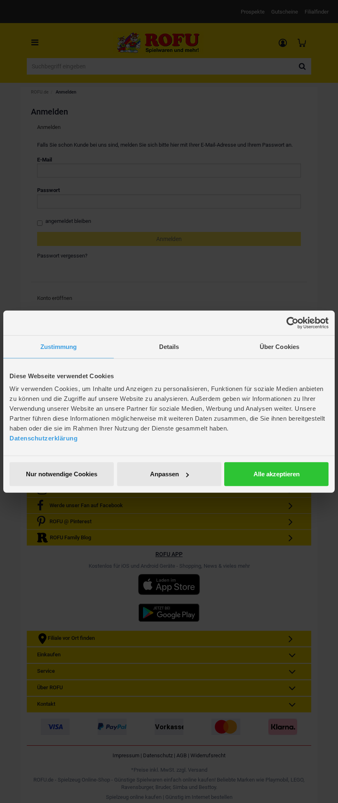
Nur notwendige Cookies (61, 474)
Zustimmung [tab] (58, 346)
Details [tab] (169, 346)
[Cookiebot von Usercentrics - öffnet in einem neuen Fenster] (292, 322)
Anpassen (164, 474)
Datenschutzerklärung (43, 438)
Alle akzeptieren (277, 474)
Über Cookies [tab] (279, 346)
